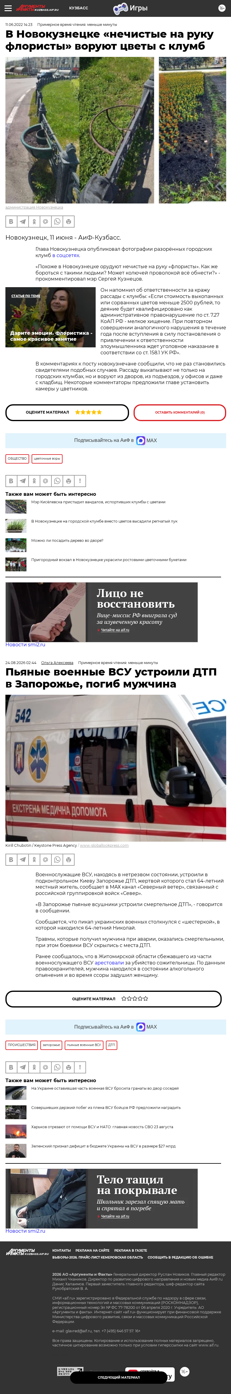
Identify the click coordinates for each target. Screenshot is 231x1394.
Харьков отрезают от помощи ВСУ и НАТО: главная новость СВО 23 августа (102, 1127)
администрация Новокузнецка (34, 207)
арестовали (110, 963)
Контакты (61, 1251)
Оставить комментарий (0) (180, 412)
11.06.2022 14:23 (18, 24)
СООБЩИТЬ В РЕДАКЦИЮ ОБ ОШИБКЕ (180, 1257)
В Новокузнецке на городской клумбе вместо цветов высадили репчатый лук (104, 521)
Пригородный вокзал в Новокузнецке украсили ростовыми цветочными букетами (108, 559)
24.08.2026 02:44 (20, 662)
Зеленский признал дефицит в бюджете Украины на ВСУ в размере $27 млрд (103, 1146)
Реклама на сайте (92, 1251)
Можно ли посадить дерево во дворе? (67, 540)
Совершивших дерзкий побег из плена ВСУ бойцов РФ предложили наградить (106, 1107)
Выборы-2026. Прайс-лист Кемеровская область (97, 1257)
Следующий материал (119, 1378)
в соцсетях (65, 255)
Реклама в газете (130, 1251)
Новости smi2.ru (25, 644)
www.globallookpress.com (104, 845)
